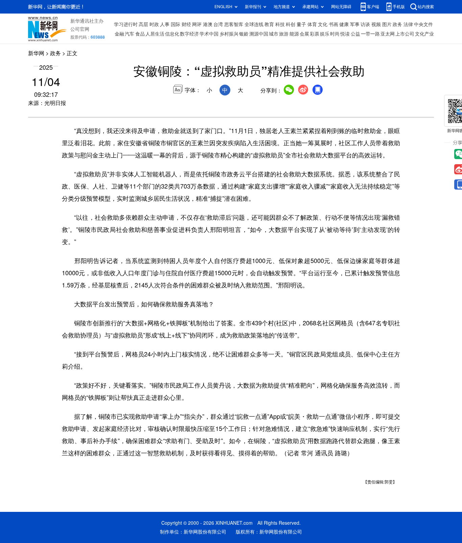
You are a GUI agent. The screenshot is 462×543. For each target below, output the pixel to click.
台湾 (218, 24)
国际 (175, 24)
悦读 (345, 33)
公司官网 (79, 29)
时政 (154, 24)
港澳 (207, 24)
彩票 (314, 33)
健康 (344, 24)
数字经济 (189, 33)
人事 (164, 24)
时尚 (335, 33)
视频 (376, 24)
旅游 (283, 33)
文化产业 (424, 33)
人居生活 (154, 33)
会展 (304, 33)
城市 (273, 33)
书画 (333, 24)
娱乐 (324, 33)
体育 (312, 24)
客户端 (373, 6)
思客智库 (233, 24)
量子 (301, 24)
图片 (387, 24)
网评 (197, 24)
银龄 (244, 33)
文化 (322, 24)
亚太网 (387, 33)
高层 (143, 24)
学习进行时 (126, 24)
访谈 (365, 24)
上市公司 (404, 33)
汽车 (129, 33)
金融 (119, 33)
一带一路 (370, 33)
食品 (140, 33)
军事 (355, 24)
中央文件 (423, 24)
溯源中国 (258, 33)
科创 (290, 24)
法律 (408, 24)
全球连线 (254, 24)
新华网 (36, 53)
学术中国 (209, 33)
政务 (397, 24)
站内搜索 (426, 6)
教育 (269, 24)
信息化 (172, 33)
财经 (186, 24)
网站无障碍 (341, 6)
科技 (280, 24)
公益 (355, 33)
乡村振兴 (229, 33)
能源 (294, 33)
